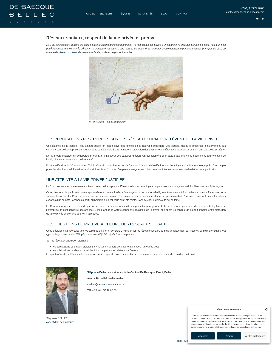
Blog (164, 13)
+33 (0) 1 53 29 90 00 (252, 8)
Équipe (125, 13)
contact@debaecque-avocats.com (245, 12)
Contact (181, 13)
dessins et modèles (160, 149)
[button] (265, 309)
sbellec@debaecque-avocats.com (106, 284)
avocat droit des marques (60, 322)
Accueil (90, 13)
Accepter (203, 336)
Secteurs (106, 13)
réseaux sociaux (68, 52)
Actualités (145, 13)
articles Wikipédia (78, 234)
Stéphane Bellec (97, 272)
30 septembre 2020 (81, 165)
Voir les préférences (255, 336)
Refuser (229, 336)
